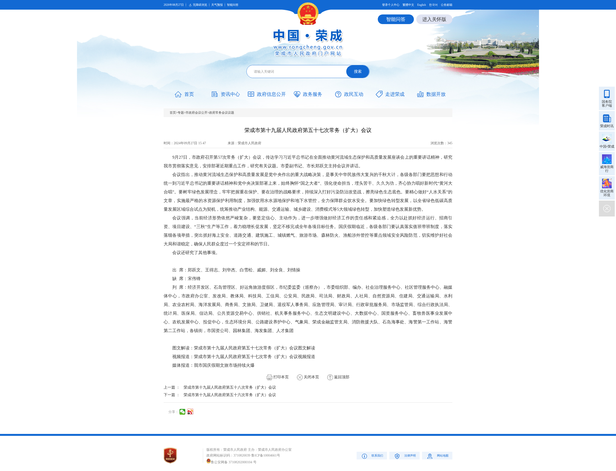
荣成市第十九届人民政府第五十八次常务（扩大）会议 (230, 387)
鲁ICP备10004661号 (265, 455)
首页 (173, 112)
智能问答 (232, 5)
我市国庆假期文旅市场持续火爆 (224, 365)
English (421, 5)
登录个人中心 (390, 5)
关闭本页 (311, 377)
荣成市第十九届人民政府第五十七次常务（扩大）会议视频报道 (254, 356)
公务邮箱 (446, 5)
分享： (173, 412)
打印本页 (280, 377)
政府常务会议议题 (221, 112)
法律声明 (410, 455)
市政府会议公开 (196, 112)
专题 (181, 112)
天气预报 (217, 5)
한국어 (433, 5)
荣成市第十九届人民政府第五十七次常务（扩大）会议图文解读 (254, 348)
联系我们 (377, 455)
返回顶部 (341, 377)
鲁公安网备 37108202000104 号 (234, 462)
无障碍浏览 (200, 5)
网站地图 (443, 455)
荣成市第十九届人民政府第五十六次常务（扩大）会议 (230, 395)
